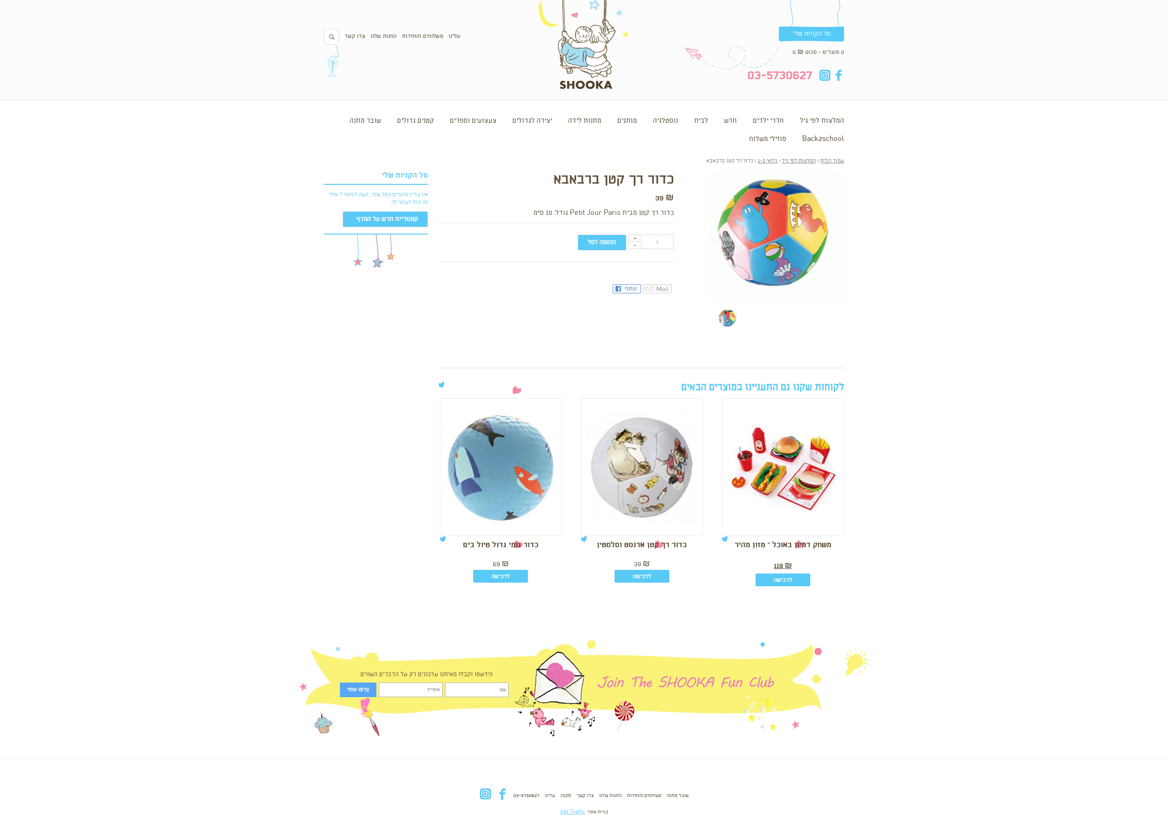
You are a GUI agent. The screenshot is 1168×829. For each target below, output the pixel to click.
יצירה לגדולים (532, 121)
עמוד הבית (832, 161)
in (824, 75)
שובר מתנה (365, 121)
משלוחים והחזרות (422, 36)
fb (838, 75)
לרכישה (783, 580)
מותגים (627, 121)
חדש (730, 121)
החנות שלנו (383, 36)
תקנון (565, 795)
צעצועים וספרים (473, 121)
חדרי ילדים (768, 121)
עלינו (454, 36)
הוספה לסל (602, 242)
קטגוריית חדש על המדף (387, 219)
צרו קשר (354, 36)
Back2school (823, 139)
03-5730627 (526, 795)
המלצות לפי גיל (822, 121)
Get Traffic (572, 812)
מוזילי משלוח (767, 139)
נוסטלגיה (665, 121)
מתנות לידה (584, 121)
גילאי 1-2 (767, 161)
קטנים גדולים (415, 121)
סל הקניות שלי (811, 33)
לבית (701, 121)
